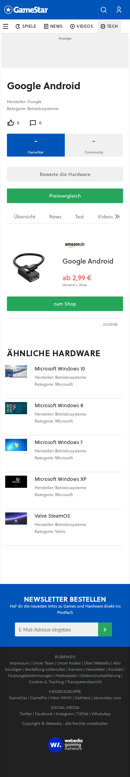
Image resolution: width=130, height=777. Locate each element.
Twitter (25, 714)
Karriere (75, 669)
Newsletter (95, 669)
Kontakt (115, 669)
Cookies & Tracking (46, 682)
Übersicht (24, 216)
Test (79, 216)
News (55, 216)
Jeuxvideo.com (107, 698)
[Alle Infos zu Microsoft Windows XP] (20, 490)
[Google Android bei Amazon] (34, 265)
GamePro (38, 698)
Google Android (88, 261)
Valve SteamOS (52, 515)
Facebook (44, 714)
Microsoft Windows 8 (59, 405)
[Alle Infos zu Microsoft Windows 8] (20, 417)
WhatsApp (101, 714)
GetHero (82, 698)
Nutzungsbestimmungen (30, 675)
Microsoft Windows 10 (60, 368)
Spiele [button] (29, 26)
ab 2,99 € (77, 278)
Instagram (64, 714)
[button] (103, 9)
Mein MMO (61, 698)
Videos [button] (85, 26)
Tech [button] (112, 26)
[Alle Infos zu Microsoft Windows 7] (20, 453)
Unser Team (43, 663)
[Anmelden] (105, 629)
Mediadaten (66, 675)
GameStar (18, 698)
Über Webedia (97, 663)
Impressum (19, 663)
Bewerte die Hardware (65, 174)
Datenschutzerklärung (100, 675)
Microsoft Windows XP (60, 479)
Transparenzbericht (84, 682)
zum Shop (65, 303)
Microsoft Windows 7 (59, 442)
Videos (105, 216)
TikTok (82, 714)
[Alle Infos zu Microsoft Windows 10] (20, 380)
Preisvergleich (65, 195)
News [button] (56, 26)
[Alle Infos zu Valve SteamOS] (20, 527)
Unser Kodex (69, 663)
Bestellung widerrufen (45, 669)
